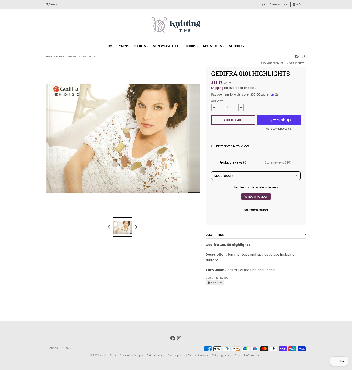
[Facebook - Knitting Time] (296, 56)
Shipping (217, 88)
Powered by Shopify (132, 355)
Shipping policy (221, 355)
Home (49, 56)
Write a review (255, 196)
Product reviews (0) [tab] (234, 162)
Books (60, 56)
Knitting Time (108, 355)
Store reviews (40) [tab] (278, 162)
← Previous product (270, 63)
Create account (278, 4)
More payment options (279, 128)
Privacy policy (176, 355)
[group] (122, 227)
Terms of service (198, 355)
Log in (263, 4)
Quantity (217, 101)
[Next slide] (136, 227)
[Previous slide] (109, 227)
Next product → (296, 63)
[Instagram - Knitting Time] (303, 56)
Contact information (247, 355)
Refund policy (155, 355)
